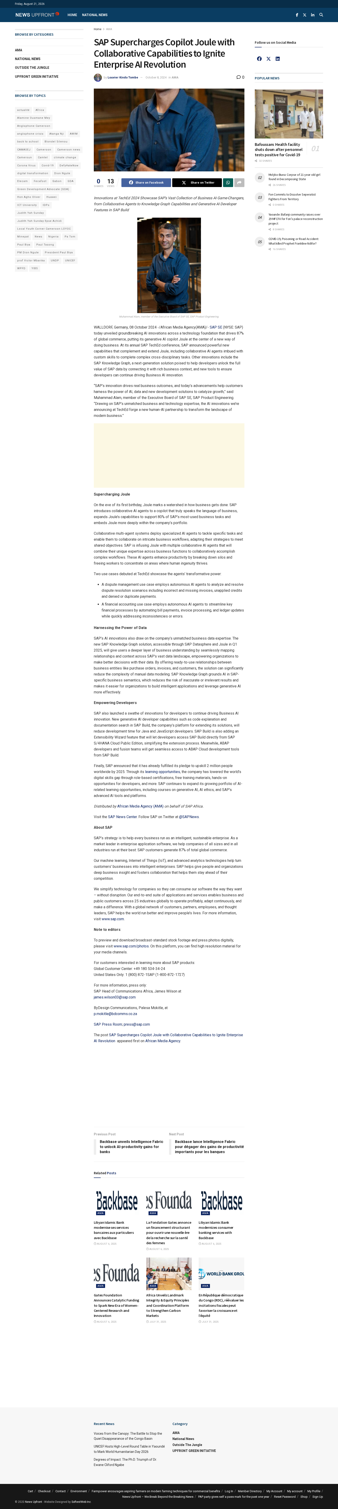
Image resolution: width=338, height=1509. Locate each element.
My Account (274, 1491)
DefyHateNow (69, 165)
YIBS (35, 268)
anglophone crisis (30, 133)
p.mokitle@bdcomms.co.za (115, 1014)
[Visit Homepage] (37, 15)
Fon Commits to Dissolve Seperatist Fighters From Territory (292, 196)
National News (95, 15)
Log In (229, 1491)
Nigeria (53, 236)
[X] (268, 58)
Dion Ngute (62, 173)
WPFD (21, 268)
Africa (40, 110)
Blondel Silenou (56, 141)
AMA (109, 29)
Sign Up (317, 1496)
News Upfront (33, 1501)
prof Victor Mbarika (31, 260)
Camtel (43, 157)
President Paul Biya (59, 252)
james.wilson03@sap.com (115, 997)
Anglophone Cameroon (33, 125)
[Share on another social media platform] (239, 182)
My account (295, 1491)
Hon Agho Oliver (28, 197)
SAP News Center (122, 817)
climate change (65, 157)
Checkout (44, 1491)
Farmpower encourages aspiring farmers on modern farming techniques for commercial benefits (156, 1491)
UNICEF (70, 260)
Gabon (57, 181)
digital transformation (32, 173)
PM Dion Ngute (28, 252)
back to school (28, 141)
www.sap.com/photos (131, 946)
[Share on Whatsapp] (228, 182)
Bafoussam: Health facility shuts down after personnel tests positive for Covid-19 (279, 149)
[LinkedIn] (277, 58)
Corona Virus (26, 165)
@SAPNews (189, 817)
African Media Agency (162, 1041)
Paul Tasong (45, 244)
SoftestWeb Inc (81, 1501)
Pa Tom (70, 236)
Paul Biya (23, 244)
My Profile (313, 1491)
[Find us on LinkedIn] (312, 15)
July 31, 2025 (157, 1321)
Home (72, 15)
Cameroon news (68, 149)
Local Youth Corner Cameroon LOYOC (44, 228)
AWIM (74, 133)
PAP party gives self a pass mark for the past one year (233, 1496)
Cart (30, 1491)
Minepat (23, 236)
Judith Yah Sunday (30, 212)
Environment (79, 1491)
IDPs (46, 205)
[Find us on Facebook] (297, 15)
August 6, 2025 (106, 1243)
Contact (60, 1491)
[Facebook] (259, 58)
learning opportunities (162, 772)
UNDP (55, 260)
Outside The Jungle (32, 67)
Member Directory (250, 1491)
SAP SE (216, 327)
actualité (23, 110)
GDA (71, 181)
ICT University (27, 205)
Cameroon (44, 149)
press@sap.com (137, 1024)
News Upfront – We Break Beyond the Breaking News (157, 1496)
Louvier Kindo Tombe (123, 77)
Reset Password (285, 1496)
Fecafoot (40, 181)
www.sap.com (113, 919)
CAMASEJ (24, 149)
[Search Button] (321, 15)
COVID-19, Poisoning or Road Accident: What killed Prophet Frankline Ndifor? (294, 241)
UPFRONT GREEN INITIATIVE (36, 76)
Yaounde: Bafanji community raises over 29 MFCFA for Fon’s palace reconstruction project (296, 218)
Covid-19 (48, 165)
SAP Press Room (108, 1024)
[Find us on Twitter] (304, 15)
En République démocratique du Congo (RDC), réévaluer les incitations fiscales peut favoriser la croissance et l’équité (221, 1305)
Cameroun (24, 157)
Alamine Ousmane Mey (33, 117)
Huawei (51, 197)
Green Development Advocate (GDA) (43, 189)
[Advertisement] (169, 455)
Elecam (22, 181)
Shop (304, 1496)
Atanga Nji (56, 133)
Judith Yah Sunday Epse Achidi (39, 220)
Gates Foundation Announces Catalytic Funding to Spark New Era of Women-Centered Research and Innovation (116, 1305)
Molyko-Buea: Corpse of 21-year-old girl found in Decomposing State (294, 177)
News (38, 236)
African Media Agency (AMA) (140, 806)
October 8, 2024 (156, 77)
